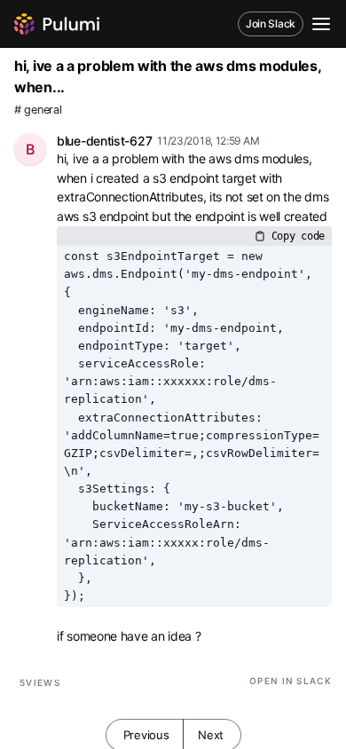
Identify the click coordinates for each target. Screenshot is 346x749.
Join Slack (270, 23)
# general (37, 109)
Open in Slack (290, 680)
